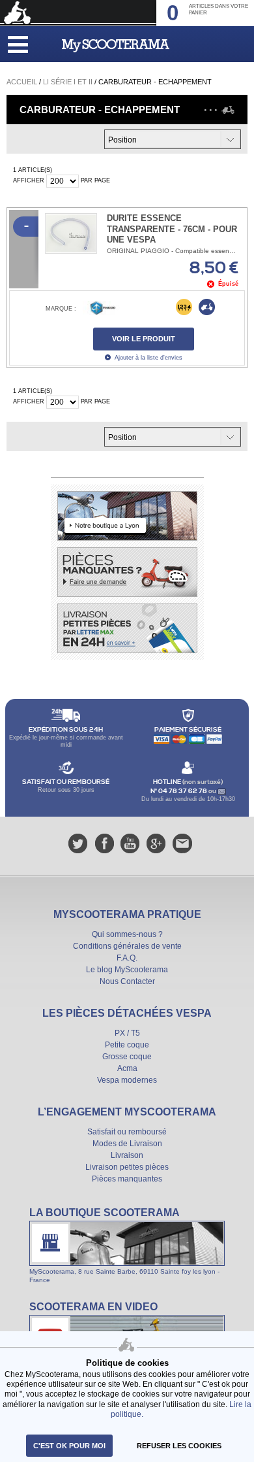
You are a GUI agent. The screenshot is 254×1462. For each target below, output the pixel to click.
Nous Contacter (127, 981)
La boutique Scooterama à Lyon (127, 1244)
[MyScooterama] (115, 45)
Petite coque (127, 1044)
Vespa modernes (127, 1080)
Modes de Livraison (127, 1143)
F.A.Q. (127, 957)
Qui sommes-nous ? (127, 934)
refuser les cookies (179, 1446)
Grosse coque (127, 1056)
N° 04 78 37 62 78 (179, 791)
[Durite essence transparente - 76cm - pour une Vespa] (71, 233)
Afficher (28, 180)
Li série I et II (67, 82)
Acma (127, 1068)
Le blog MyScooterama (127, 969)
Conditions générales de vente (127, 946)
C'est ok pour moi (69, 1446)
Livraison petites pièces (127, 1167)
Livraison (127, 1155)
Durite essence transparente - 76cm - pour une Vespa (172, 229)
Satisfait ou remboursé (127, 1131)
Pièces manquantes (127, 1178)
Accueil (22, 82)
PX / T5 (127, 1033)
